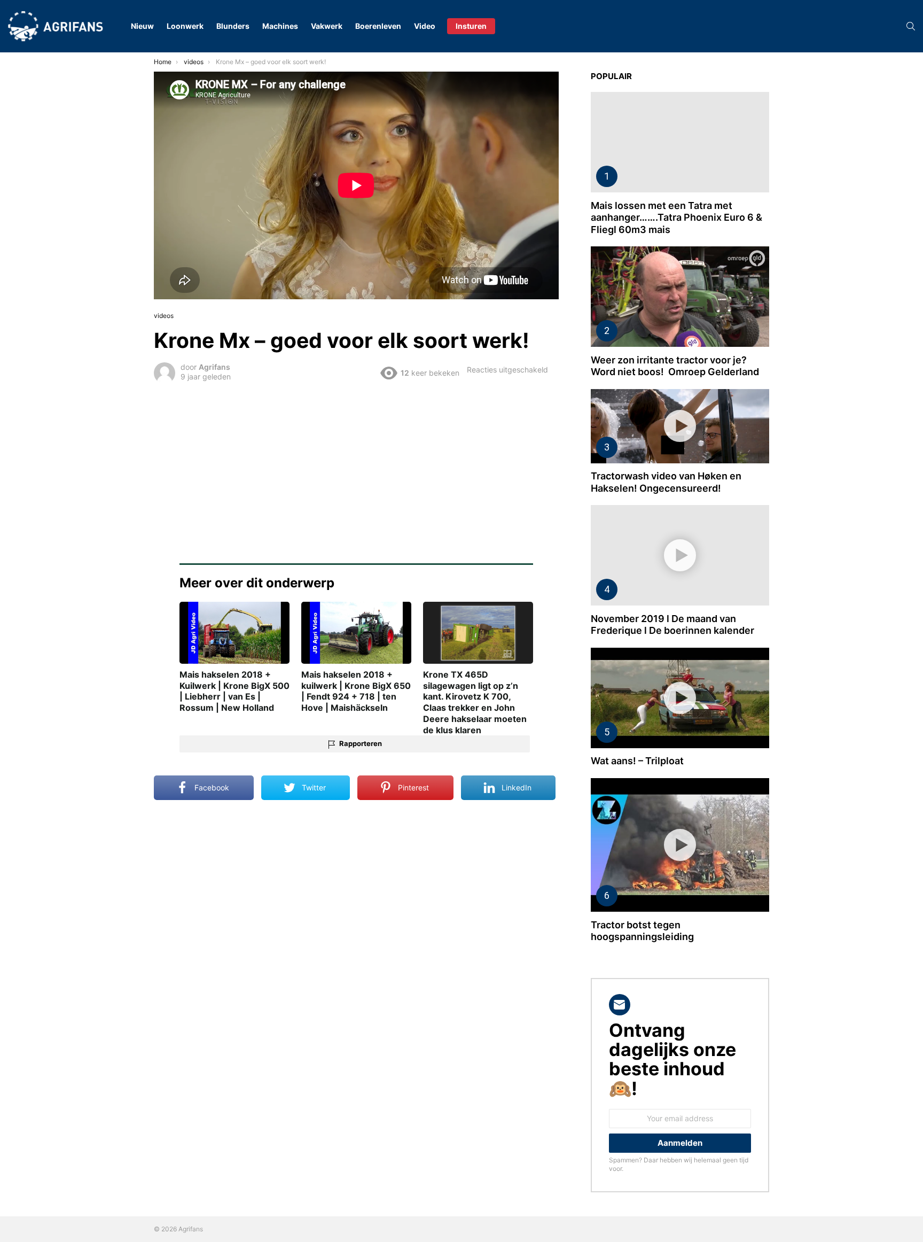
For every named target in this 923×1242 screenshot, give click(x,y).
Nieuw (142, 25)
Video (424, 25)
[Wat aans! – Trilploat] (680, 698)
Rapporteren (360, 743)
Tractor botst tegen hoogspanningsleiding (642, 931)
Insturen (471, 25)
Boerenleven (378, 25)
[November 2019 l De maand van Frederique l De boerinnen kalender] (680, 555)
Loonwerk (185, 25)
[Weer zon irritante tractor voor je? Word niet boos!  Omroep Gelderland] (680, 296)
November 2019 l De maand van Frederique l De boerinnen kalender (672, 624)
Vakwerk (326, 25)
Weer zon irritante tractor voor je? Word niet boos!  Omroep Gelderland (675, 366)
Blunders (232, 25)
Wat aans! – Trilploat (637, 760)
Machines (280, 25)
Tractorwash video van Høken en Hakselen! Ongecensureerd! (666, 482)
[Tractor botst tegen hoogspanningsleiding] (680, 845)
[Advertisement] (356, 466)
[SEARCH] (910, 26)
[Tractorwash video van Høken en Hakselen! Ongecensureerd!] (680, 426)
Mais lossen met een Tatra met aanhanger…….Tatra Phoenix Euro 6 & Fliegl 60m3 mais (676, 217)
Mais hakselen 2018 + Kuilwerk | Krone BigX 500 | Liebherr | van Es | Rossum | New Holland (234, 691)
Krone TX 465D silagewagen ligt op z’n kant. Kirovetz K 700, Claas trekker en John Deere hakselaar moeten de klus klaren (475, 702)
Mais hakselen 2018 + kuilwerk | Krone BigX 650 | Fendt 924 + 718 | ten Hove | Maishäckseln (356, 691)
